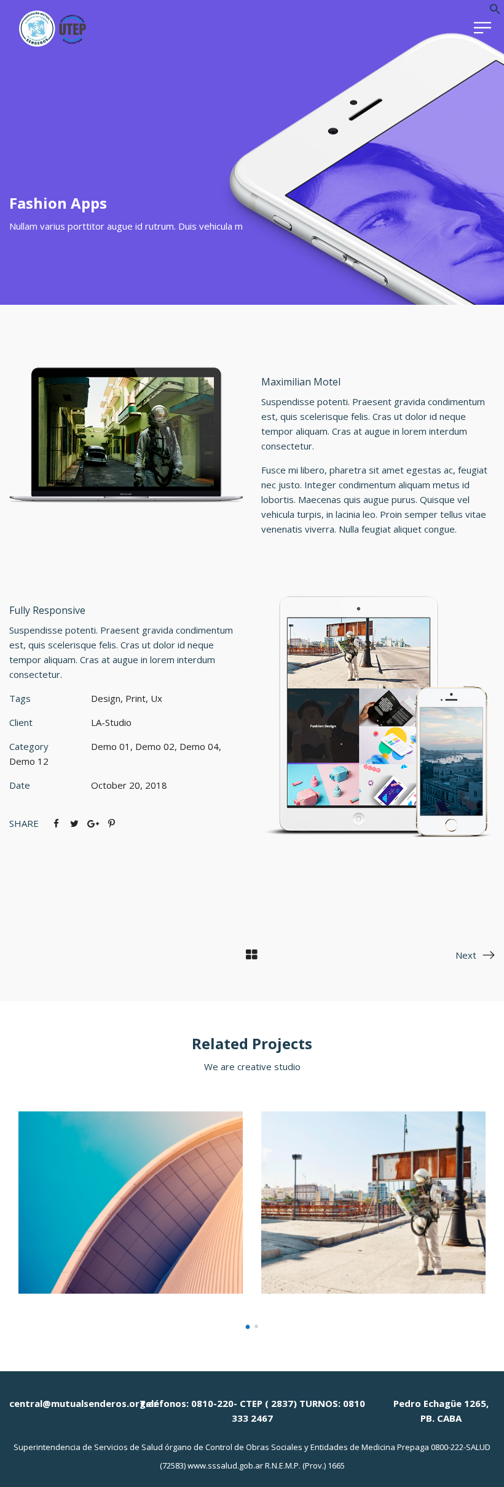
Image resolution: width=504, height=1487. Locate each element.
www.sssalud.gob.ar (225, 1465)
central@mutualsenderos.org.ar (83, 1403)
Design (105, 698)
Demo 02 (155, 746)
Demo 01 (110, 746)
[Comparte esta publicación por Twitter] (74, 823)
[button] (495, 11)
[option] (130, 1202)
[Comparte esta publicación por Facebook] (56, 823)
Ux (156, 698)
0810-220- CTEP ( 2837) (244, 1403)
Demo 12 (29, 761)
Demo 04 (199, 746)
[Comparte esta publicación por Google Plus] (93, 823)
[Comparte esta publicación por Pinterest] (111, 823)
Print (135, 698)
